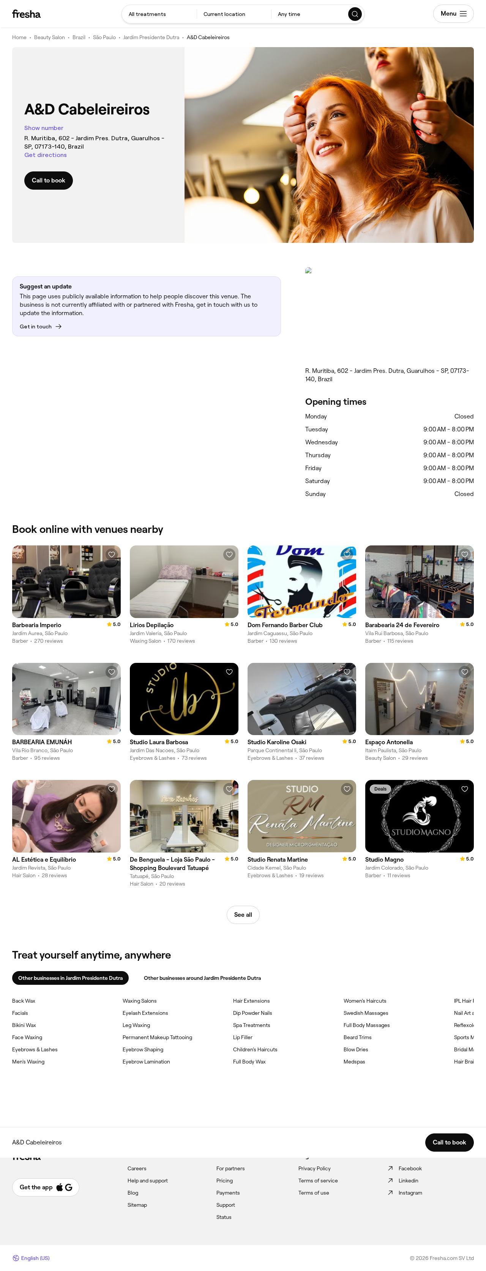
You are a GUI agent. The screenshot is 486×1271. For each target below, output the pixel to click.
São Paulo (104, 37)
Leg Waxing (136, 1025)
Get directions (45, 155)
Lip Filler (242, 1037)
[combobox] (159, 14)
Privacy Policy (314, 1168)
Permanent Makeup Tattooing (157, 1037)
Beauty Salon (49, 37)
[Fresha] (26, 14)
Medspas (354, 1062)
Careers (137, 1168)
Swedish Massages (366, 1013)
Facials (20, 1013)
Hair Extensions (251, 1001)
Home (19, 37)
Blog (133, 1193)
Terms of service (318, 1180)
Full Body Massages (367, 1025)
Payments (228, 1193)
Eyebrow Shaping (143, 1049)
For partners (230, 1168)
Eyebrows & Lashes (35, 1049)
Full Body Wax (249, 1062)
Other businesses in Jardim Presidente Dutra (70, 978)
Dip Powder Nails (252, 1013)
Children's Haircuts (255, 1049)
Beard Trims (358, 1037)
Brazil (79, 37)
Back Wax (23, 1001)
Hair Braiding (469, 1062)
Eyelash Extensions (145, 1013)
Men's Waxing (28, 1062)
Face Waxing (27, 1037)
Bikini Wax (24, 1025)
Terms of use (313, 1193)
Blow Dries (356, 1049)
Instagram (410, 1193)
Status (224, 1217)
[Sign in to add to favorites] (112, 554)
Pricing (224, 1180)
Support (225, 1205)
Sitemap (137, 1205)
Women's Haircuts (365, 1001)
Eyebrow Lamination (146, 1062)
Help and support (148, 1180)
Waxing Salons (140, 1001)
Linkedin (408, 1180)
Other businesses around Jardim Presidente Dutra (202, 978)
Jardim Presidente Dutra (151, 37)
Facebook (410, 1168)
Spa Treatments (251, 1025)
